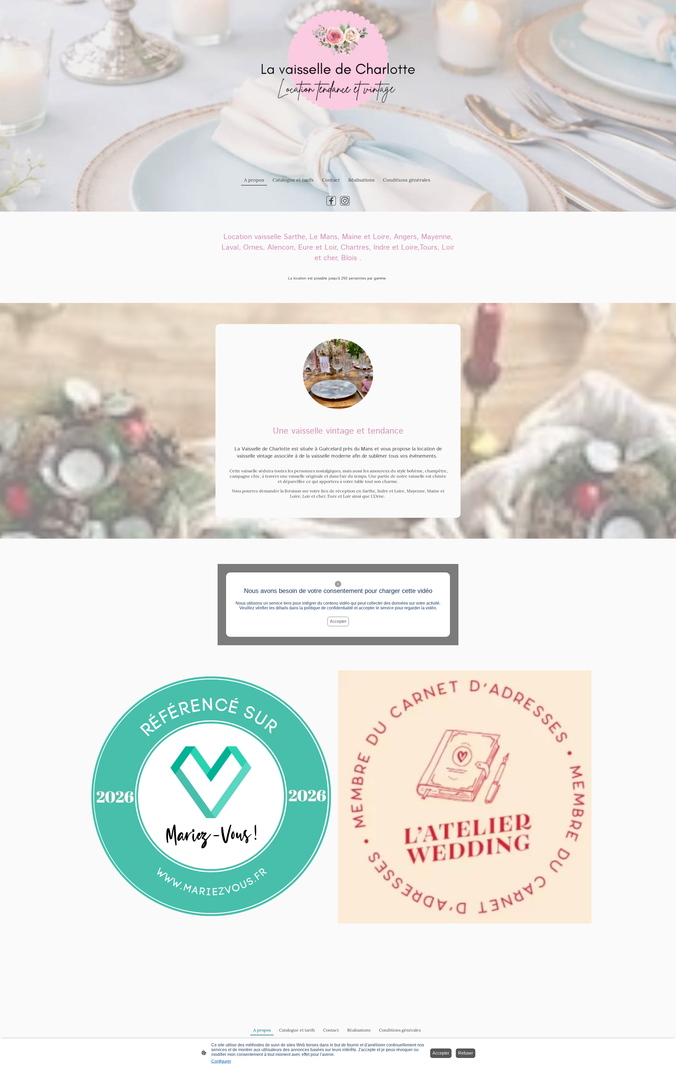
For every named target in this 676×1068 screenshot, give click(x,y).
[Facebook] (331, 201)
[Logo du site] (338, 85)
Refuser (465, 1053)
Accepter (338, 621)
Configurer (221, 1061)
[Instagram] (345, 201)
